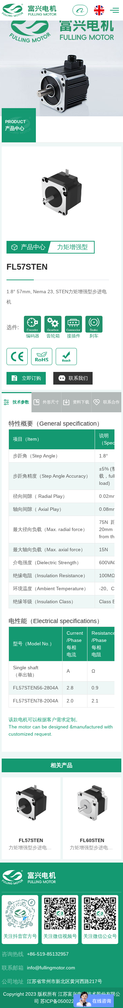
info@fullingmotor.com (51, 967)
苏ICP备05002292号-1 (64, 1001)
